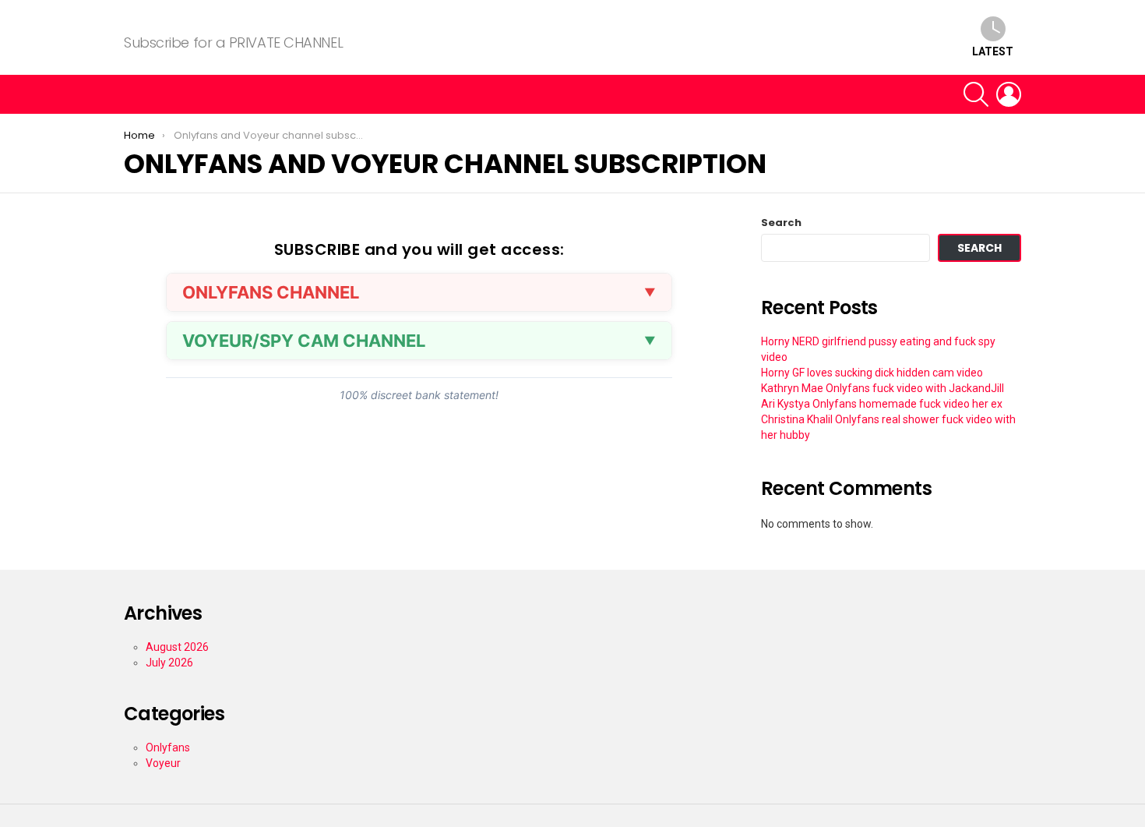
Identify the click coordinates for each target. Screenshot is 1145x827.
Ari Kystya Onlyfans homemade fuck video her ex (881, 404)
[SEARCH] (976, 94)
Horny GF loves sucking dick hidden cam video (872, 372)
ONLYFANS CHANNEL (270, 292)
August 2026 (177, 647)
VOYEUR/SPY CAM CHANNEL (303, 340)
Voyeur (163, 763)
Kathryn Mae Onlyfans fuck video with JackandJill (882, 388)
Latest (992, 51)
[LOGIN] (1008, 94)
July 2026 (169, 662)
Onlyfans (168, 747)
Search (781, 223)
